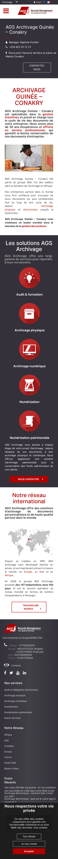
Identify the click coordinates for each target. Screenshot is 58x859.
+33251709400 (24, 657)
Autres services (12, 718)
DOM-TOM (10, 762)
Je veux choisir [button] (29, 843)
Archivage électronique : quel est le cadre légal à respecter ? (30, 800)
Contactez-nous (37, 67)
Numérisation (11, 706)
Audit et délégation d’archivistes (21, 689)
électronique (30, 209)
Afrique (9, 575)
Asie (42, 571)
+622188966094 (23, 654)
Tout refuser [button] (29, 836)
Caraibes (9, 746)
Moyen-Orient (11, 768)
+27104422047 (27, 645)
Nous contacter (28, 479)
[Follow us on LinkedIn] (24, 673)
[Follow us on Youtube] (18, 673)
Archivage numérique (15, 701)
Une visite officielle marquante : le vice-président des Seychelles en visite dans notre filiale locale (30, 789)
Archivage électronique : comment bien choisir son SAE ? (28, 795)
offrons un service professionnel (29, 128)
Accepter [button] (29, 851)
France (8, 757)
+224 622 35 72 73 (20, 46)
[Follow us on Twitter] (11, 673)
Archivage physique (14, 695)
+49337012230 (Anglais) (30, 648)
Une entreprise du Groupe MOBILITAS (22, 637)
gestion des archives (34, 226)
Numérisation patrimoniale (18, 712)
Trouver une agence (31, 607)
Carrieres (16, 665)
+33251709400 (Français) (30, 651)
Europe (28, 571)
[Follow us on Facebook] (5, 673)
